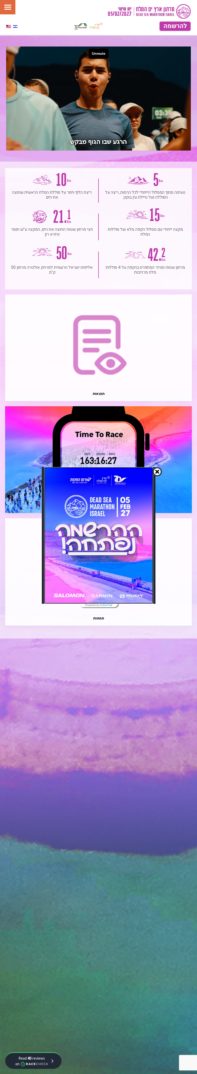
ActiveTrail (106, 605)
